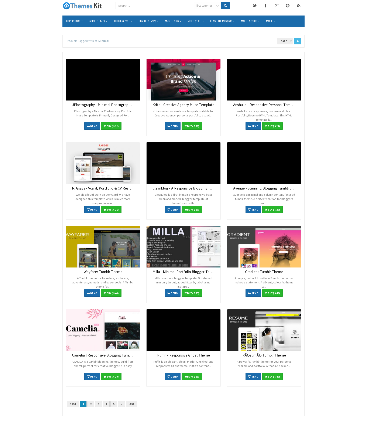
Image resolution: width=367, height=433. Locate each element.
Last (131, 404)
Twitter (254, 5)
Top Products (74, 21)
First (72, 404)
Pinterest (287, 5)
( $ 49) (113, 293)
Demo (93, 126)
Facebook (265, 5)
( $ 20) (193, 209)
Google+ (276, 5)
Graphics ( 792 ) (147, 21)
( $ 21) (193, 126)
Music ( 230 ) (172, 21)
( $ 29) (274, 209)
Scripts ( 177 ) (97, 21)
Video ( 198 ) (195, 21)
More (269, 21)
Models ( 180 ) (249, 21)
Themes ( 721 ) (122, 21)
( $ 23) (193, 293)
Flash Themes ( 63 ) (221, 21)
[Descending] (297, 41)
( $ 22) (113, 126)
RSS (299, 5)
